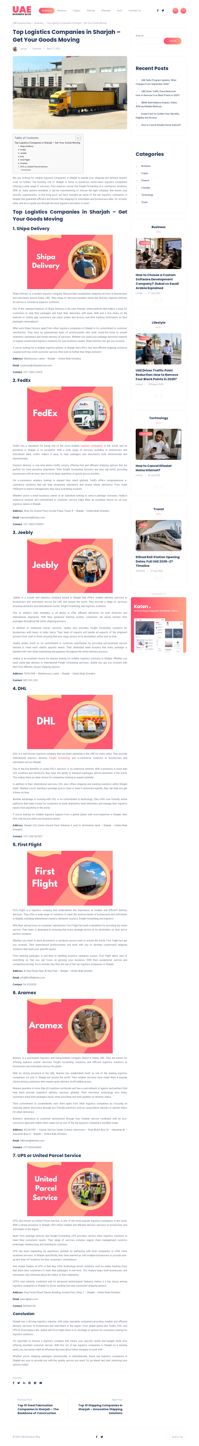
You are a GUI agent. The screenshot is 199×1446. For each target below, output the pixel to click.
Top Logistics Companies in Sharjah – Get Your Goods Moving (47, 143)
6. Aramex (23, 163)
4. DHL (21, 156)
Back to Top (177, 1437)
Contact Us (135, 10)
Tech (119, 10)
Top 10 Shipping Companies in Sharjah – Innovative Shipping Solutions (100, 1409)
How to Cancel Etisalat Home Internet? (161, 125)
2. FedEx (22, 150)
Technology (147, 195)
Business (46, 10)
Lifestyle (105, 10)
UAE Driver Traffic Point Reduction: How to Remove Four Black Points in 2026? (157, 374)
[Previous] (156, 300)
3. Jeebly (22, 153)
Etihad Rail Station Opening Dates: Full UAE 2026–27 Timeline (158, 561)
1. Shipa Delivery (25, 146)
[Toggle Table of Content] (76, 138)
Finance (62, 10)
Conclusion (26, 170)
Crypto (76, 10)
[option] (158, 266)
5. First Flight (24, 160)
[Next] (161, 300)
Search (140, 35)
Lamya (23, 48)
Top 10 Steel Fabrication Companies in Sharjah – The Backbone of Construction (38, 1409)
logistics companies (92, 445)
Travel (144, 202)
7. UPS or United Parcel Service (33, 166)
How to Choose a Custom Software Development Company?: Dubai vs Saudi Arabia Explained (157, 281)
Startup (91, 10)
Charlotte (140, 571)
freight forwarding (59, 757)
